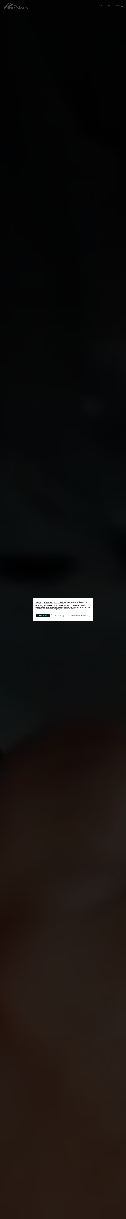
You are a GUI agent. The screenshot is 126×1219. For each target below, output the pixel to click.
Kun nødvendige (59, 616)
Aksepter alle (42, 616)
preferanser (75, 607)
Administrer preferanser (79, 616)
